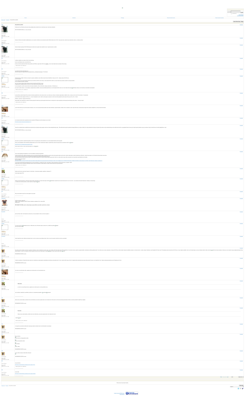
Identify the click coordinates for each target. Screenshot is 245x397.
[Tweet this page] (238, 388)
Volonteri (7, 19)
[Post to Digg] (241, 388)
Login (242, 12)
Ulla (2, 151)
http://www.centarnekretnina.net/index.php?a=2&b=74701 (25, 364)
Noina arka (3, 19)
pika (2, 24)
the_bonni (3, 211)
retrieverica (3, 198)
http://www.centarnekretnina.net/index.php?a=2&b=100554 (25, 373)
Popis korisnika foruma (171, 17)
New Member (241, 14)
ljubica (3, 168)
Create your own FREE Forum (119, 393)
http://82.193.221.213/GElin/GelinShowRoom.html (23, 144)
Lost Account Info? (240, 15)
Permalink (241, 24)
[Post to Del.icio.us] (243, 388)
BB (2, 37)
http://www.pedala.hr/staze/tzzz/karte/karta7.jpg (23, 121)
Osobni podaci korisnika (219, 17)
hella (2, 105)
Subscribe (241, 385)
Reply (242, 21)
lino (2, 258)
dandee (3, 75)
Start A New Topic (237, 21)
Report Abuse (122, 394)
